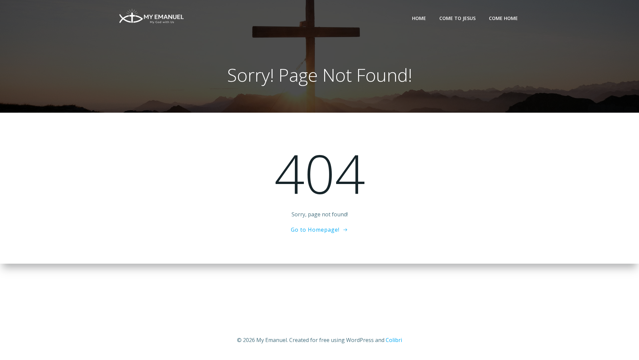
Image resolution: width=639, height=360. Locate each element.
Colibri (394, 340)
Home (419, 18)
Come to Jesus (457, 18)
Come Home (503, 18)
